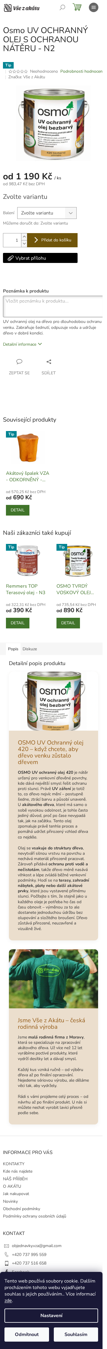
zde (8, 1300)
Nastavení (51, 1315)
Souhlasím (75, 1334)
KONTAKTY (13, 1164)
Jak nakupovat (16, 1194)
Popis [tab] (13, 649)
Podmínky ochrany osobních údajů (34, 1216)
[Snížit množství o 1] (24, 243)
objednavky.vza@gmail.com (37, 1246)
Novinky (10, 1201)
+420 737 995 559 (29, 1254)
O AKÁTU (12, 1186)
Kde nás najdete (17, 1171)
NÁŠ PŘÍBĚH (15, 1179)
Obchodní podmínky (21, 1209)
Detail (18, 510)
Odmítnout (27, 1334)
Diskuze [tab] (30, 649)
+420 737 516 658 (29, 1263)
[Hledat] (62, 7)
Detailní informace (19, 344)
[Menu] (94, 7)
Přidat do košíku (56, 240)
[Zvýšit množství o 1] (24, 236)
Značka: (26, 77)
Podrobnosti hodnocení (81, 71)
